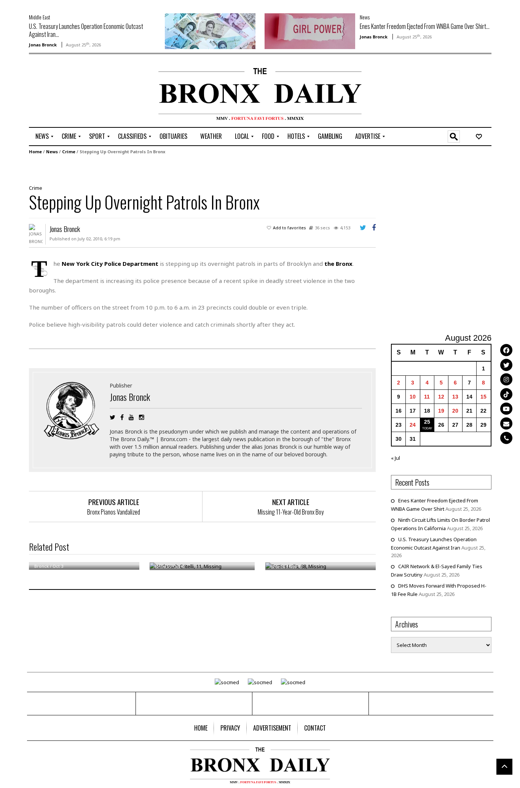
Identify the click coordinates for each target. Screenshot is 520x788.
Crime (68, 151)
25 (427, 422)
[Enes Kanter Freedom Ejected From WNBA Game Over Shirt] (310, 30)
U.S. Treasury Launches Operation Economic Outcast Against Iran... (86, 30)
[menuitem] (42, 136)
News (365, 17)
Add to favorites (289, 227)
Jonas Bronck (43, 45)
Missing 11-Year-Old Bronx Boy (291, 511)
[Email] (506, 423)
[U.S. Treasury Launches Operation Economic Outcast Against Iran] (210, 30)
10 (413, 397)
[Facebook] (506, 350)
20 (455, 411)
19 (441, 411)
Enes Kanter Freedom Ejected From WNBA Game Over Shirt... (425, 26)
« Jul (395, 457)
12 (441, 397)
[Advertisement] (73, 91)
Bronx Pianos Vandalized (113, 511)
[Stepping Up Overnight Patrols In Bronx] (199, 168)
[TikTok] (506, 394)
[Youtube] (506, 409)
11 (427, 397)
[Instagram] (506, 379)
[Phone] (506, 438)
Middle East (39, 17)
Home (35, 151)
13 (455, 397)
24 (413, 425)
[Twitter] (506, 365)
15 (483, 397)
